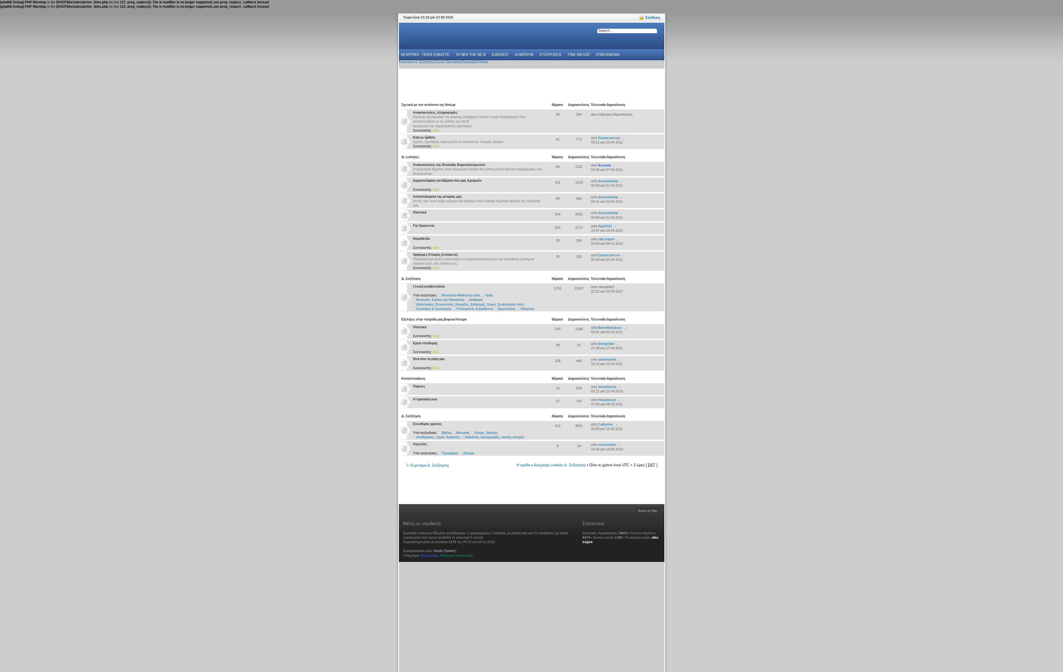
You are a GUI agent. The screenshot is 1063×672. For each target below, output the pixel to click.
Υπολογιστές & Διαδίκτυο (474, 309)
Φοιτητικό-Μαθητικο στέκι (461, 295)
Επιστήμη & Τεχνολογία (433, 309)
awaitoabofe (607, 359)
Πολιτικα (419, 327)
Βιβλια (446, 433)
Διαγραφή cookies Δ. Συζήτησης (560, 465)
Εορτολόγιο (506, 309)
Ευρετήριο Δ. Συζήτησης (430, 465)
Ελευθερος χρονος (427, 424)
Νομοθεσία (421, 239)
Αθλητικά (527, 309)
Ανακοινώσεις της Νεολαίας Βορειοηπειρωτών (449, 165)
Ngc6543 (605, 226)
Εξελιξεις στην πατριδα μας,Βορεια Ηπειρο (434, 319)
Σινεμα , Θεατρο (485, 433)
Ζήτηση (468, 453)
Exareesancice (609, 138)
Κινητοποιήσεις (413, 379)
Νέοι (436, 130)
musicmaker (607, 445)
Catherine (605, 424)
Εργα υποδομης (425, 343)
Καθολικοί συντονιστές (456, 556)
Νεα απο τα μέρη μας (429, 359)
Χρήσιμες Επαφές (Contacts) (435, 255)
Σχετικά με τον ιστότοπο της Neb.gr (428, 105)
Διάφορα (475, 300)
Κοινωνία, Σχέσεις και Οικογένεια (440, 300)
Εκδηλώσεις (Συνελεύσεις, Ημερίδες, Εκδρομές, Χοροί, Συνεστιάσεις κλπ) (470, 304)
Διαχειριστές (429, 556)
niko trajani (606, 239)
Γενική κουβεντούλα (429, 286)
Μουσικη (462, 433)
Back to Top (647, 511)
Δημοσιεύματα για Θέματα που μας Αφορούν (447, 181)
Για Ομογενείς (424, 226)
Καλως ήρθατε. (424, 137)
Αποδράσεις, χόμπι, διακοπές (438, 437)
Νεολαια (604, 165)
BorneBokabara (610, 328)
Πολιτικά (419, 212)
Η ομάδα (523, 465)
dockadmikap (608, 181)
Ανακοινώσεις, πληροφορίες (435, 112)
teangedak (606, 344)
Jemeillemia (607, 387)
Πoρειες (419, 386)
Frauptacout (607, 400)
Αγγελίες (420, 444)
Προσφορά (450, 453)
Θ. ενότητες (410, 157)
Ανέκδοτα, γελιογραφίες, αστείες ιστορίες (495, 437)
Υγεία (489, 295)
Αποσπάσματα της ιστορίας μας (437, 197)
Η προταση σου (425, 399)
